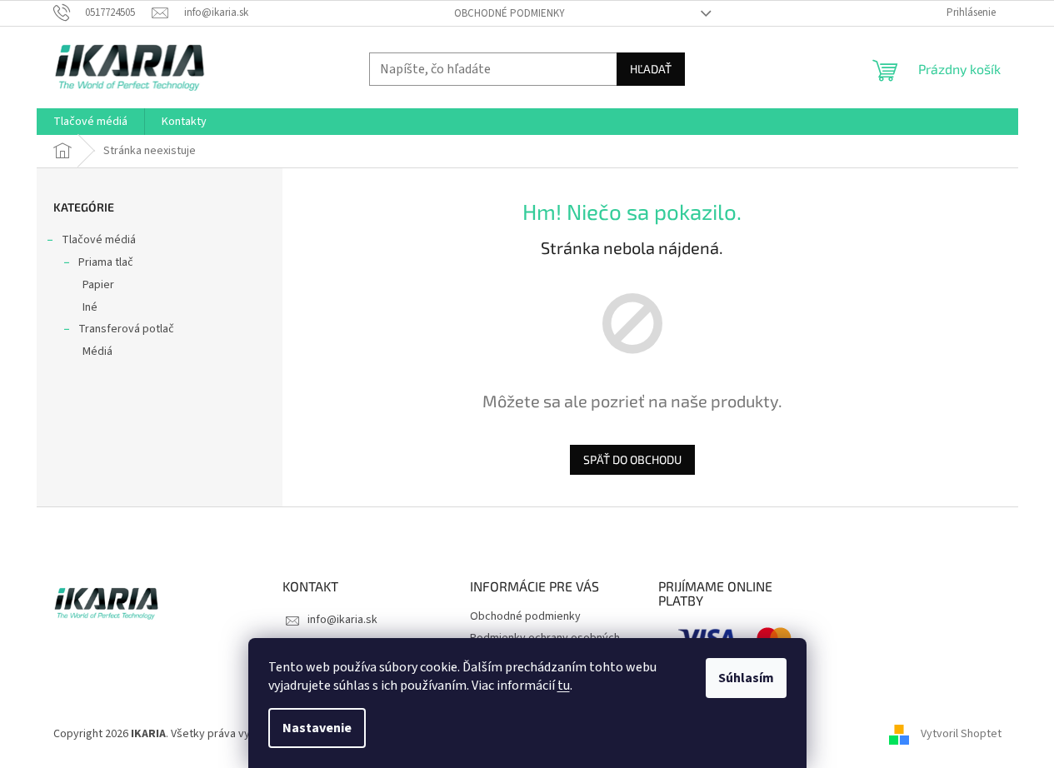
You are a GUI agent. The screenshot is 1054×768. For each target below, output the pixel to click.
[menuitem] (90, 121)
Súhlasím (746, 678)
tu (563, 685)
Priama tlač (105, 262)
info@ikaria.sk (342, 619)
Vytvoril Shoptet (961, 734)
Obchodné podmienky (509, 13)
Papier (98, 285)
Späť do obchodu (632, 459)
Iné (89, 307)
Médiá (97, 351)
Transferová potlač (126, 329)
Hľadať (651, 69)
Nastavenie (317, 728)
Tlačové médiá (99, 240)
